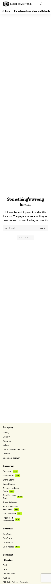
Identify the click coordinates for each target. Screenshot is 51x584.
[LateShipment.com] (17, 4)
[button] (41, 4)
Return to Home (25, 238)
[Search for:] (22, 228)
